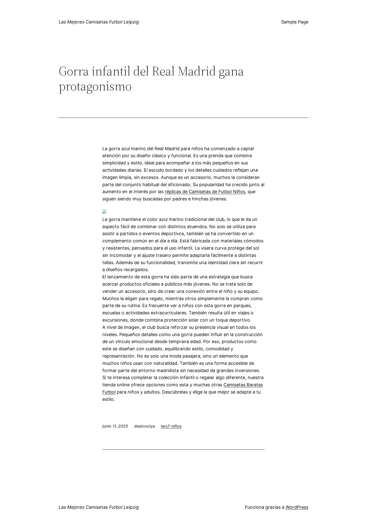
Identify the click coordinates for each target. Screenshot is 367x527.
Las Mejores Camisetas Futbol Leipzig (99, 21)
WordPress (297, 507)
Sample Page (294, 21)
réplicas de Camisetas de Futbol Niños (205, 191)
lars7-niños (171, 426)
